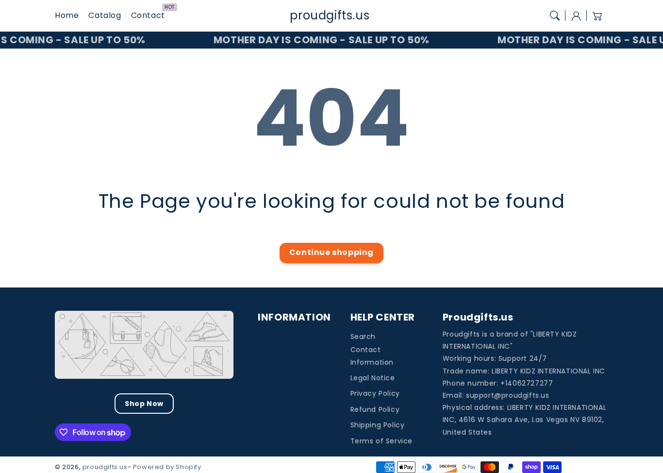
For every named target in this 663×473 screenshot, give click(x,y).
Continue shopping (331, 252)
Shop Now (144, 403)
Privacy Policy (375, 393)
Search (363, 336)
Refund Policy (375, 409)
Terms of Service (381, 441)
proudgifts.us (105, 467)
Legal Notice (372, 378)
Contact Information (372, 356)
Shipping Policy (377, 425)
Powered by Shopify (167, 467)
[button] (554, 15)
